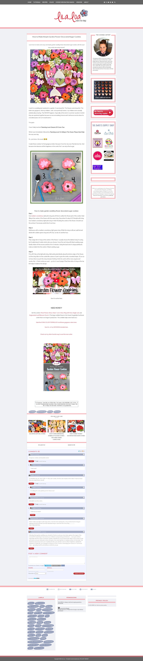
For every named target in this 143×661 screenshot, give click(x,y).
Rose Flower (44, 313)
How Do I (31, 625)
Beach (42, 606)
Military (31, 629)
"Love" (58, 313)
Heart (54, 313)
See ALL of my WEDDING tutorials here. (56, 327)
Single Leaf (76, 313)
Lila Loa (63, 659)
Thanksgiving (48, 641)
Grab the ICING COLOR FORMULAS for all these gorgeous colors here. (56, 322)
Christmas (31, 609)
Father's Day (32, 616)
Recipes (44, 2)
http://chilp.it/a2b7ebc (34, 525)
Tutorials (36, 2)
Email (49, 568)
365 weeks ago (41, 518)
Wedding (57, 411)
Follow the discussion (83, 451)
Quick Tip (31, 635)
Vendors (79, 2)
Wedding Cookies (45, 645)
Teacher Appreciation (35, 641)
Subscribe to (31, 573)
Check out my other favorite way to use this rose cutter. (56, 334)
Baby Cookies (40, 603)
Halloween (31, 622)
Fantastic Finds (49, 612)
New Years (49, 629)
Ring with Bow (68, 313)
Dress (50, 313)
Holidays (47, 622)
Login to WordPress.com (56, 565)
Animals (31, 603)
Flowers (32, 411)
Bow (61, 313)
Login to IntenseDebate (47, 565)
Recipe (38, 635)
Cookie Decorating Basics (65, 2)
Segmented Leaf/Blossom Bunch (39, 315)
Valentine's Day (33, 645)
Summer (43, 638)
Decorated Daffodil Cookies (37, 434)
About (86, 2)
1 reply (37, 461)
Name (30, 568)
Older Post (42, 445)
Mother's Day (41, 411)
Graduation (41, 619)
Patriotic (39, 632)
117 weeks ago (44, 532)
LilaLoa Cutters (48, 625)
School (45, 635)
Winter (30, 648)
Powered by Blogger (64, 608)
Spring (50, 411)
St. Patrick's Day (33, 638)
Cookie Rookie (47, 609)
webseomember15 (36, 532)
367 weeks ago (36, 454)
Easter (30, 612)
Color (51, 2)
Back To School (33, 606)
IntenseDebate (36, 578)
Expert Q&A (38, 612)
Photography (49, 632)
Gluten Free (32, 619)
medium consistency (37, 216)
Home (29, 2)
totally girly (39, 648)
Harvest (39, 622)
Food (47, 616)
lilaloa (34, 465)
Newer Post (71, 445)
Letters (38, 625)
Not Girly (31, 632)
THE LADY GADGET (84, 659)
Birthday (49, 606)
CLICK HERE (91, 605)
